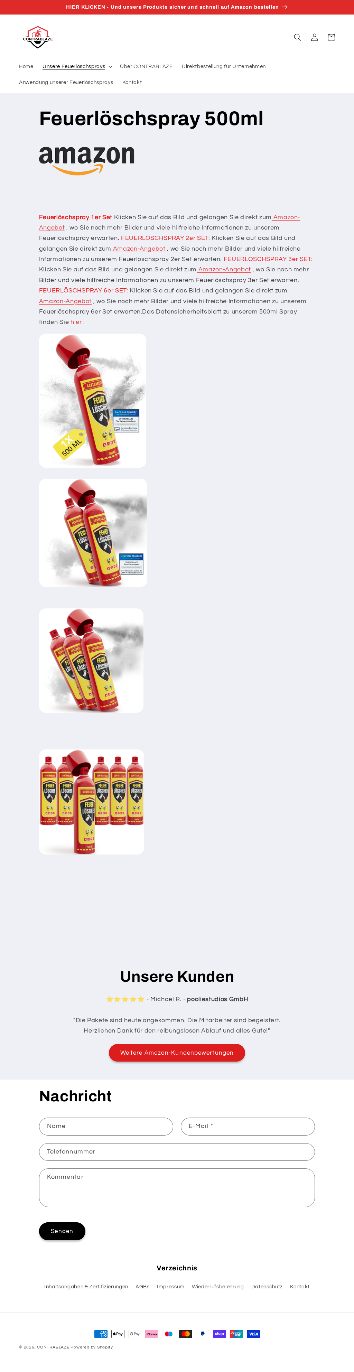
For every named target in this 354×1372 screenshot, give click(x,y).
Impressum (171, 1286)
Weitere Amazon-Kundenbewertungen (177, 1053)
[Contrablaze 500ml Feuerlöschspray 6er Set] (91, 854)
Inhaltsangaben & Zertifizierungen (86, 1286)
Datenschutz (267, 1286)
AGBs (143, 1286)
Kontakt (300, 1286)
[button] (76, 67)
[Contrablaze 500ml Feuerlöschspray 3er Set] (91, 712)
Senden (62, 1231)
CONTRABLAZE (53, 1347)
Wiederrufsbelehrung (218, 1286)
